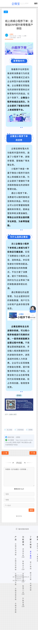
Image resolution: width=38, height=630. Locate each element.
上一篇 (5, 453)
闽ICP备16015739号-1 (19, 580)
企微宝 (11, 34)
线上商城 (9, 430)
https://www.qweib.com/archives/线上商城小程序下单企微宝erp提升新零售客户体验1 (19, 442)
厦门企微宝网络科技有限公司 (21, 577)
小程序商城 (20, 430)
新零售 (30, 430)
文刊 (6, 12)
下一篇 (33, 453)
